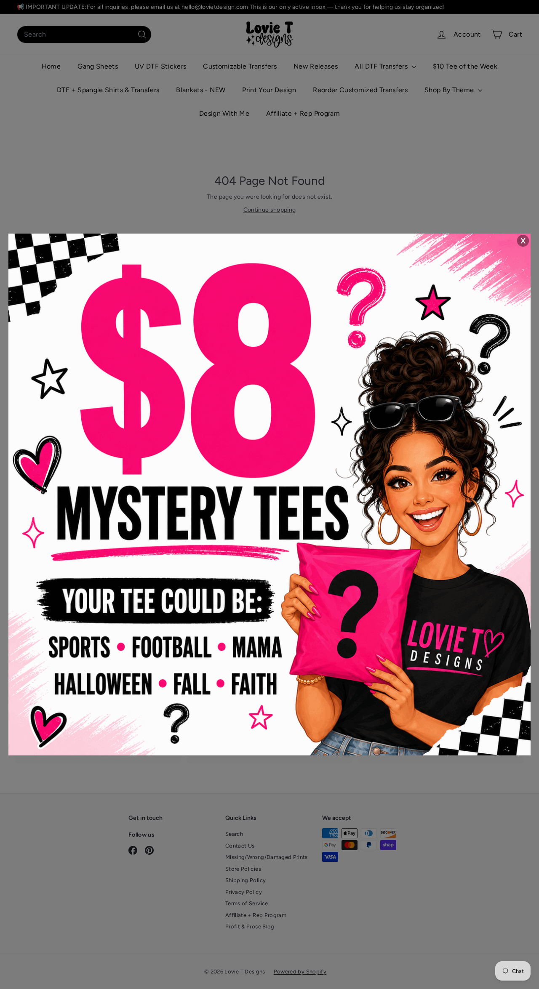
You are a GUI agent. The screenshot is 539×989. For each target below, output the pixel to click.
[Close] (522, 241)
